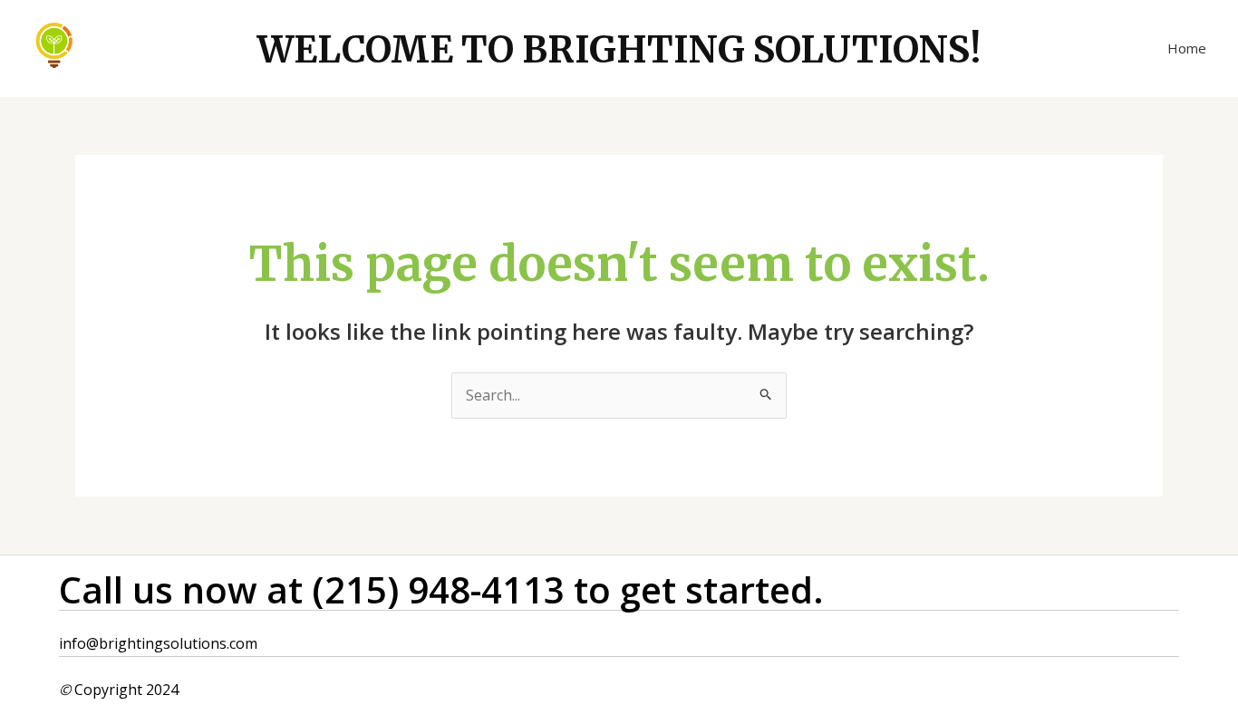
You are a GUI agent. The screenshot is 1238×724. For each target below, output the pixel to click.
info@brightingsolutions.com (158, 643)
